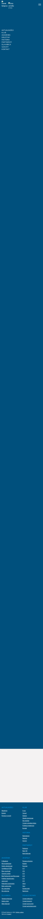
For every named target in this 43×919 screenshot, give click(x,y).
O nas (24, 811)
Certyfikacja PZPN (7, 868)
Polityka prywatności (28, 825)
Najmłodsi (25, 891)
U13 (23, 878)
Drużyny (6, 37)
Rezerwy (24, 866)
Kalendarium (26, 836)
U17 (23, 868)
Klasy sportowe (6, 871)
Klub (4, 32)
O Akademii (5, 861)
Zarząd (24, 813)
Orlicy (24, 883)
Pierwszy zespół (6, 816)
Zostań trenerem (27, 901)
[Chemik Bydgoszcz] (19, 4)
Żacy (23, 886)
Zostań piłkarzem (27, 898)
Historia (6, 40)
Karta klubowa (26, 853)
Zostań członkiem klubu (29, 823)
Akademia (6, 35)
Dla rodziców (5, 891)
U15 (23, 873)
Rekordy (24, 838)
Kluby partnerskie (6, 886)
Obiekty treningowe (27, 818)
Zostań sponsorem (28, 904)
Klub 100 (24, 851)
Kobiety (4, 813)
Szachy (5, 47)
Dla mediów (25, 821)
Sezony (24, 841)
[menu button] (39, 4)
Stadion (24, 816)
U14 (23, 876)
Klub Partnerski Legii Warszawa (10, 876)
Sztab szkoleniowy (7, 866)
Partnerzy (7, 42)
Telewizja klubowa (7, 898)
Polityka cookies (20, 912)
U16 (23, 871)
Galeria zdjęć (5, 901)
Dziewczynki (26, 888)
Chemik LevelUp (6, 873)
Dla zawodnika (6, 888)
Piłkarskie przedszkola (8, 883)
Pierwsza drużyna (27, 861)
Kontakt (6, 49)
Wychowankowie (6, 863)
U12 (23, 881)
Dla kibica (6, 44)
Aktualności (8, 30)
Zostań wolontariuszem (29, 906)
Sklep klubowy (6, 904)
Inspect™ (9, 914)
